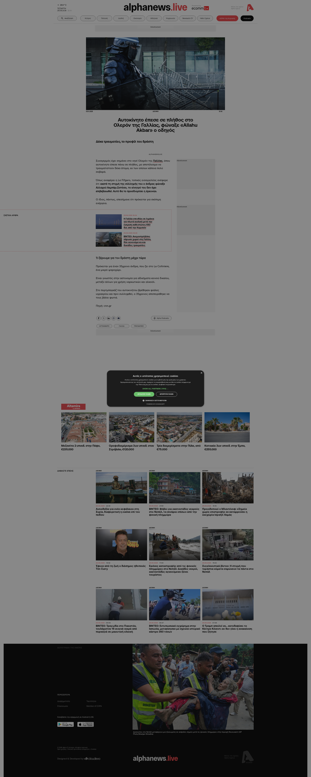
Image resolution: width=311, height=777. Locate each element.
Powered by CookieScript (156, 404)
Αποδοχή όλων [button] (144, 394)
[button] (155, 389)
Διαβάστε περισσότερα (167, 385)
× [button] (201, 373)
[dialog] (155, 388)
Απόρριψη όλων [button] (166, 394)
